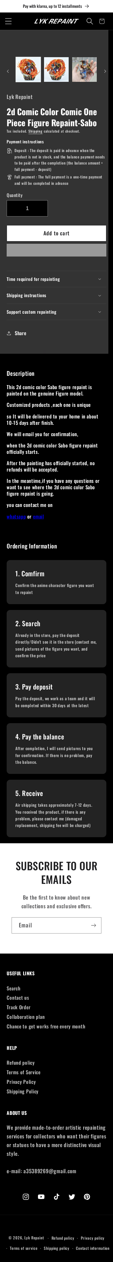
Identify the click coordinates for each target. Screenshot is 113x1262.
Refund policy (20, 1062)
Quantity (15, 195)
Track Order (18, 1007)
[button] (56, 252)
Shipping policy (57, 1248)
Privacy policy (93, 1238)
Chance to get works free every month (46, 1026)
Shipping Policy (23, 1091)
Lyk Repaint (34, 1238)
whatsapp (16, 516)
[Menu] (8, 21)
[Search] (90, 21)
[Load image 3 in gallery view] (84, 69)
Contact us (18, 997)
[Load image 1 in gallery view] (28, 69)
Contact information (93, 1248)
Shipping (35, 131)
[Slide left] (7, 71)
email (38, 516)
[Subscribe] (93, 925)
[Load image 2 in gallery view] (56, 69)
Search (13, 988)
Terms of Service (24, 1072)
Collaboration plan (26, 1016)
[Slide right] (105, 71)
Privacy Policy (21, 1081)
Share (20, 333)
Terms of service (23, 1248)
